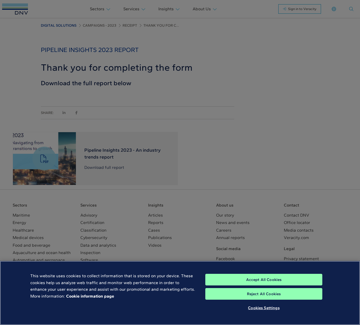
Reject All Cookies (264, 293)
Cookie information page (90, 296)
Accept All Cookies (264, 279)
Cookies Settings (263, 307)
